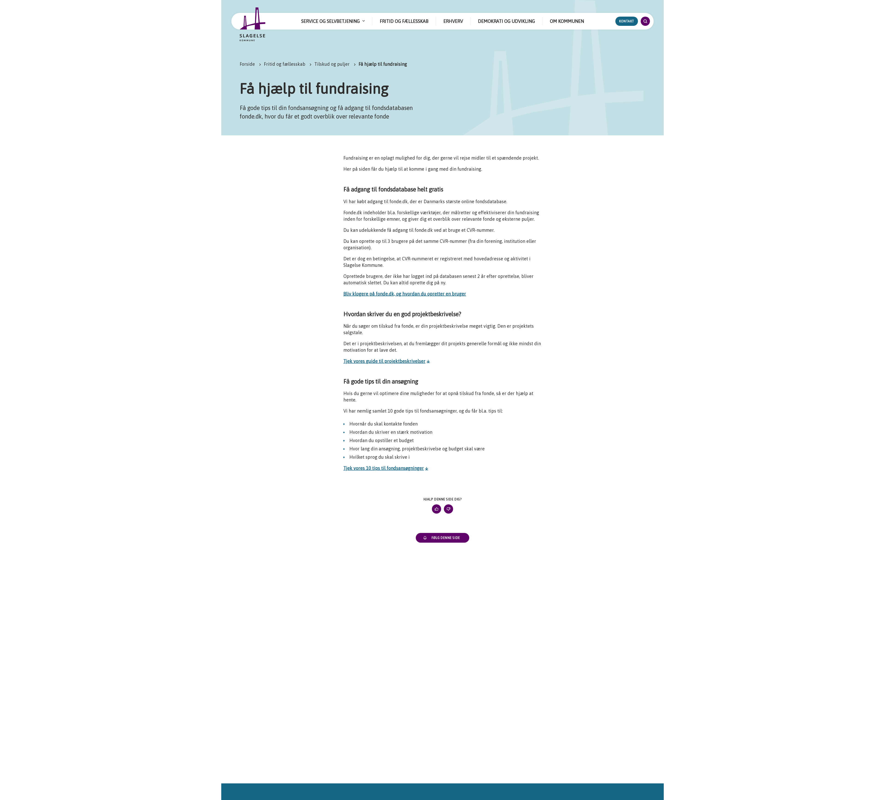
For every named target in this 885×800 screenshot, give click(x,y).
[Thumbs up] (436, 509)
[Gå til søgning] (645, 21)
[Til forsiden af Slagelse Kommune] (253, 24)
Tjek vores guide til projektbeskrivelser (384, 361)
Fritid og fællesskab (284, 64)
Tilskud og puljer (332, 64)
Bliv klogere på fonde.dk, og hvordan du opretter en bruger (404, 293)
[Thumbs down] (448, 509)
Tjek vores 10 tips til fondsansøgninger (383, 468)
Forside (247, 64)
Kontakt (626, 21)
